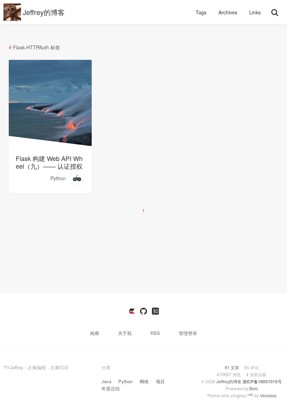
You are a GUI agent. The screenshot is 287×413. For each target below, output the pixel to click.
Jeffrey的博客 (44, 12)
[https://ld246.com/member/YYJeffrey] (131, 311)
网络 (144, 381)
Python (58, 178)
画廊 (95, 333)
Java (106, 381)
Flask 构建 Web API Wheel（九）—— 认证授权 (49, 162)
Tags (202, 12)
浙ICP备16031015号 (262, 381)
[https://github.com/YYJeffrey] (143, 311)
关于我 (125, 333)
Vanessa (268, 395)
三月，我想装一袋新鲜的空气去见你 (50, 81)
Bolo (253, 388)
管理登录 (188, 333)
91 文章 (232, 367)
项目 (160, 381)
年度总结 (111, 388)
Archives (228, 12)
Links (255, 12)
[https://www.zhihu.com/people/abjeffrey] (155, 311)
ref (250, 394)
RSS (155, 333)
